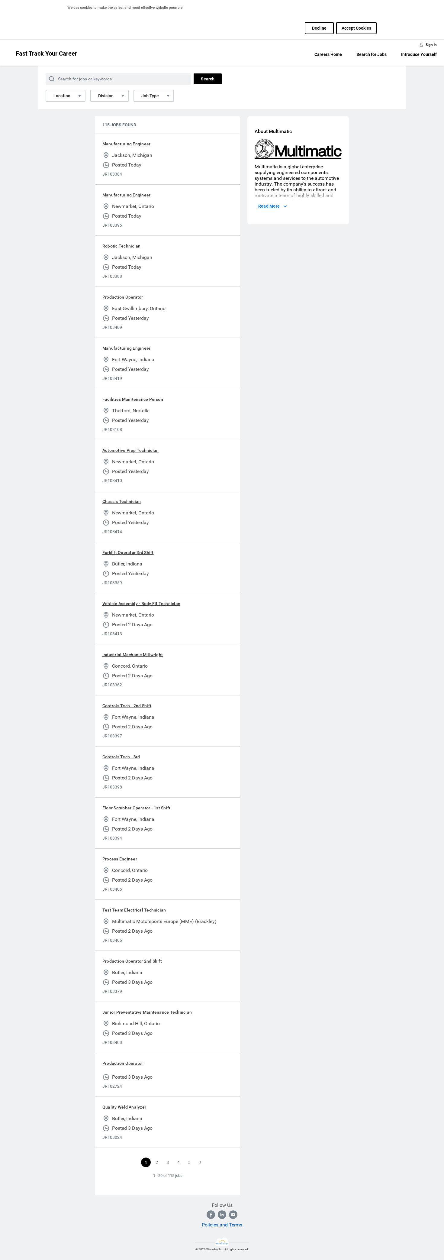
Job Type (150, 95)
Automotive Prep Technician (130, 450)
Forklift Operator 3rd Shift (127, 552)
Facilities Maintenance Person (132, 399)
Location (61, 95)
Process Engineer (119, 859)
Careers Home (328, 54)
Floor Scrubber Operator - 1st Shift (136, 807)
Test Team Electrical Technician (134, 910)
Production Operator (122, 297)
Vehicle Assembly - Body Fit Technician (141, 603)
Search (207, 78)
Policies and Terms (222, 1225)
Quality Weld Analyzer (124, 1107)
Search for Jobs (371, 54)
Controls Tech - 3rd (121, 756)
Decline (319, 28)
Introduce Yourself (419, 54)
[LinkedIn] (222, 1214)
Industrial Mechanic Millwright (132, 654)
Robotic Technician (121, 246)
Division (106, 95)
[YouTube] (233, 1214)
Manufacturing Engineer (126, 143)
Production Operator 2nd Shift (132, 961)
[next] (200, 1162)
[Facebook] (211, 1214)
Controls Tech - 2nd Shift (126, 705)
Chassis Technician (121, 501)
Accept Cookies (356, 28)
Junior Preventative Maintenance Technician (147, 1012)
